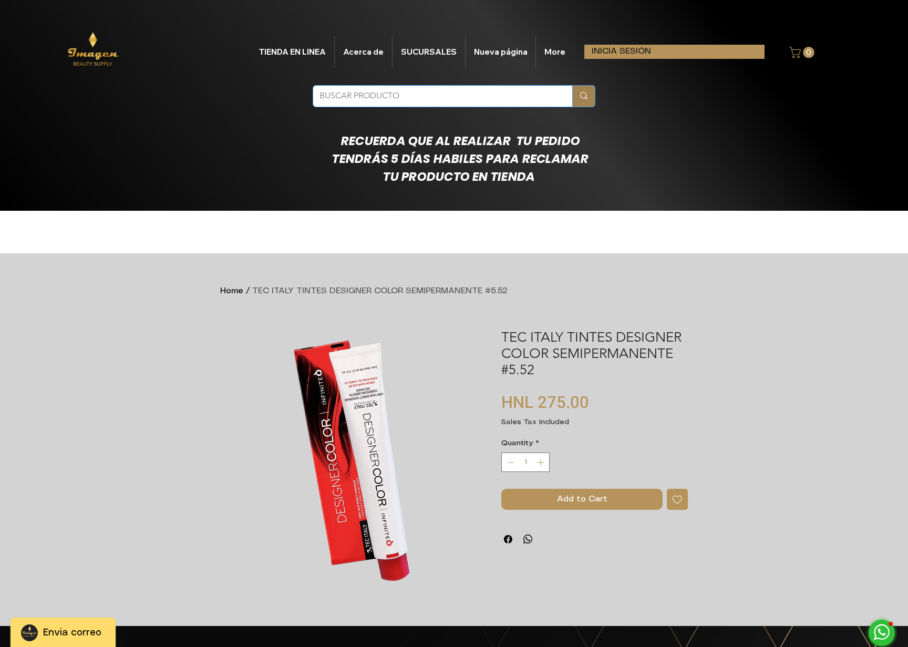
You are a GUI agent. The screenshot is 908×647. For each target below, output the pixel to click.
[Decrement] (509, 462)
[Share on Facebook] (508, 539)
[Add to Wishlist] (677, 499)
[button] (803, 52)
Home (231, 291)
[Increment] (541, 462)
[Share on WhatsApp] (528, 539)
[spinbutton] (525, 462)
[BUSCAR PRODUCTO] (583, 96)
